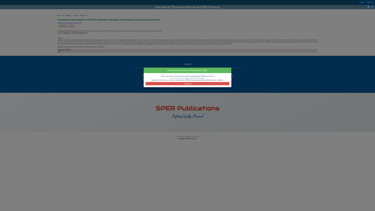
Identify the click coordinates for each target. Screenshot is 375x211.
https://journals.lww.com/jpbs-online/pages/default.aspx (187, 78)
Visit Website (188, 84)
